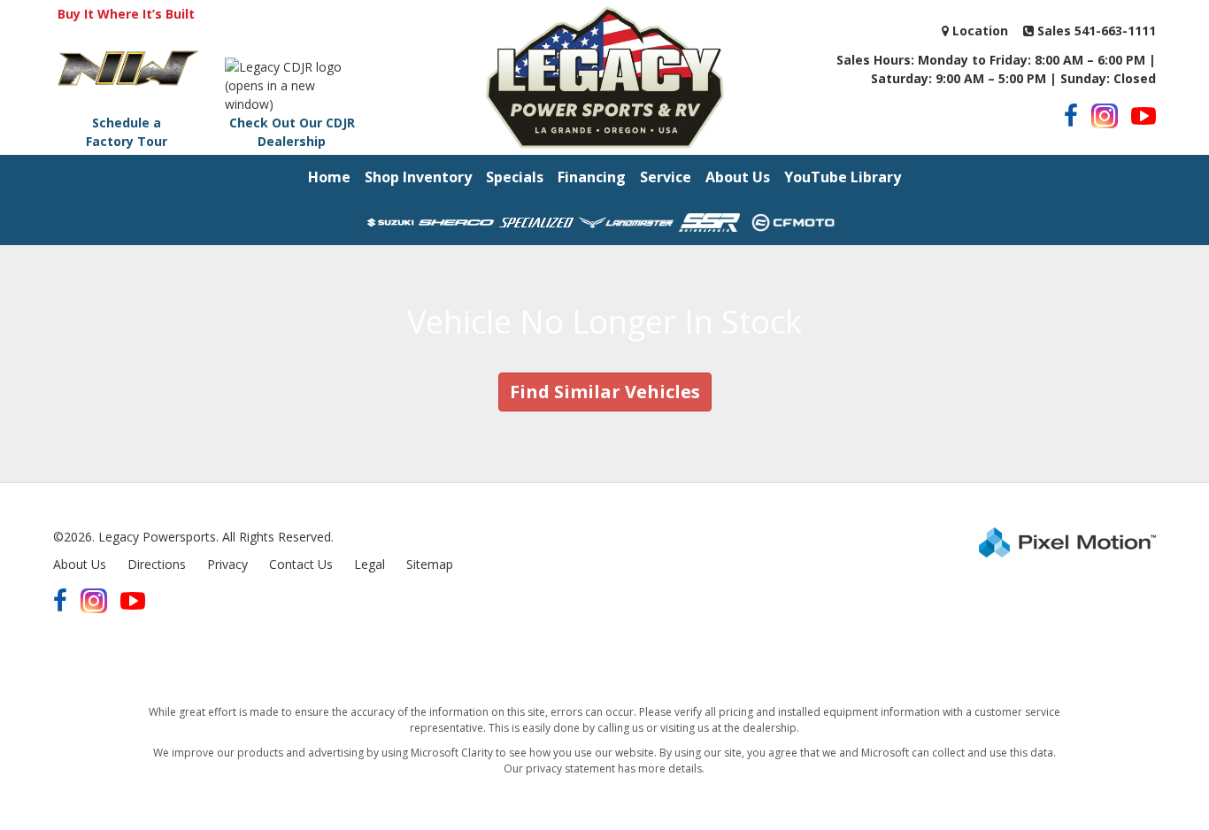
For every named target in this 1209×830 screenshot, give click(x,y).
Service (665, 177)
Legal (369, 564)
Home (329, 177)
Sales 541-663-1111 (1095, 30)
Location (978, 30)
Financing (592, 177)
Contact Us (301, 564)
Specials (514, 177)
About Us (737, 177)
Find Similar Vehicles (605, 391)
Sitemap (429, 564)
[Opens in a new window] (1071, 115)
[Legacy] (604, 75)
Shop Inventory (418, 177)
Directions (156, 564)
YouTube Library (842, 177)
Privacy (227, 564)
